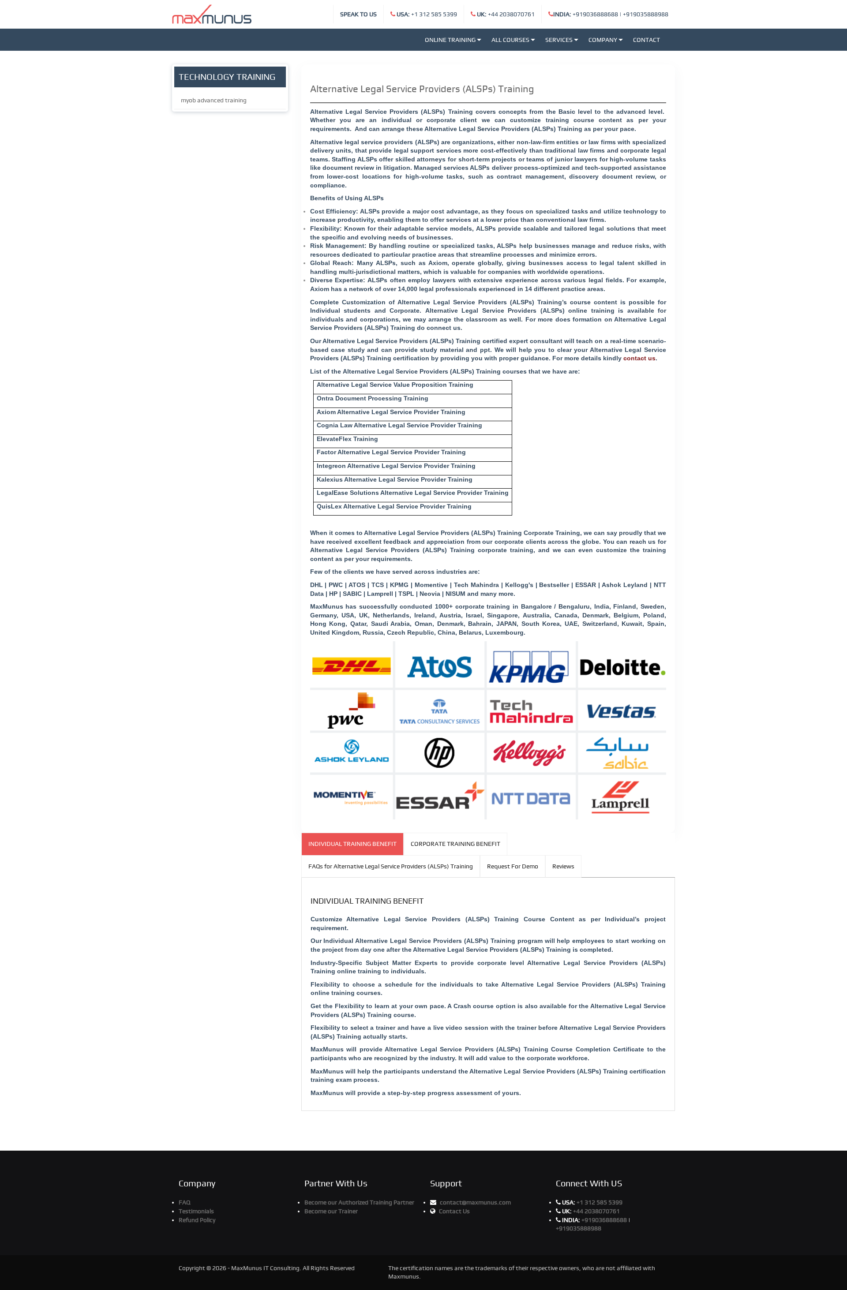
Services (559, 39)
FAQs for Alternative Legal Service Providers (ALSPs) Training (390, 866)
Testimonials (196, 1211)
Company (602, 39)
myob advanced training (214, 100)
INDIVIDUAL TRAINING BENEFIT (352, 843)
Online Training (450, 39)
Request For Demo (512, 866)
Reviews (563, 866)
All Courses (510, 39)
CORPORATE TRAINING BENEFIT (455, 843)
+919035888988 (645, 14)
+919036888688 (585, 14)
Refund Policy (197, 1219)
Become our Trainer (331, 1211)
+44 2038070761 (506, 14)
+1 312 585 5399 (427, 14)
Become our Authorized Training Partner (359, 1202)
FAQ (184, 1202)
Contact (646, 39)
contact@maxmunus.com (475, 1202)
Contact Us (454, 1211)
